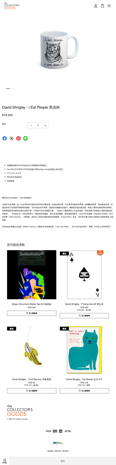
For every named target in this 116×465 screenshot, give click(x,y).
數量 (4, 123)
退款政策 (65, 451)
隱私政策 (58, 451)
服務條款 (50, 451)
